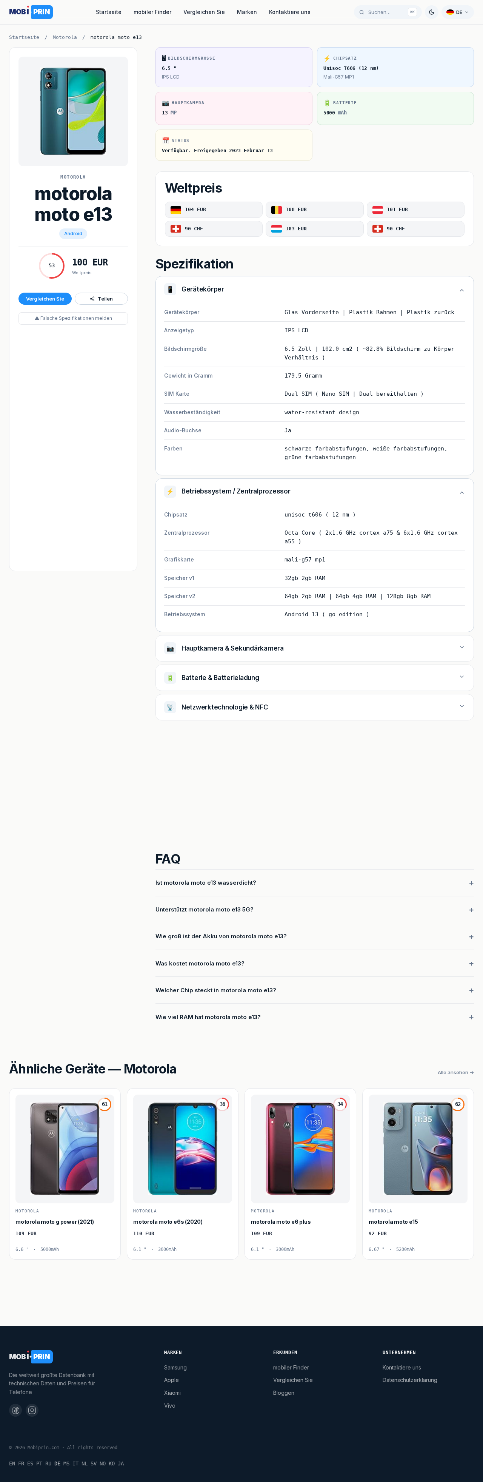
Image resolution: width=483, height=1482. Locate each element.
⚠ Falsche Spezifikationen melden (73, 318)
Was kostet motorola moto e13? (200, 963)
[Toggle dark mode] (431, 12)
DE (57, 1463)
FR (21, 1463)
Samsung (175, 1367)
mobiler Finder (152, 12)
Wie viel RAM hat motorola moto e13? (208, 1017)
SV (94, 1463)
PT (39, 1463)
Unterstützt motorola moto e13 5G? (204, 909)
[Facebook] (15, 1410)
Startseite (109, 12)
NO (103, 1463)
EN (12, 1463)
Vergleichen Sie (204, 12)
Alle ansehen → (456, 1072)
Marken (247, 12)
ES (30, 1463)
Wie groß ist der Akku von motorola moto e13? (221, 936)
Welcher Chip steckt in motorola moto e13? (215, 990)
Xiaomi (172, 1392)
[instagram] (32, 1410)
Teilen (105, 299)
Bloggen (283, 1392)
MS (66, 1463)
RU (48, 1463)
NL (85, 1463)
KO (112, 1463)
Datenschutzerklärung (410, 1380)
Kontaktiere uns (290, 12)
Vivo (169, 1405)
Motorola (65, 37)
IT (75, 1463)
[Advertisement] (73, 448)
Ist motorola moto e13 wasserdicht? (205, 882)
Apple (171, 1380)
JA (121, 1463)
